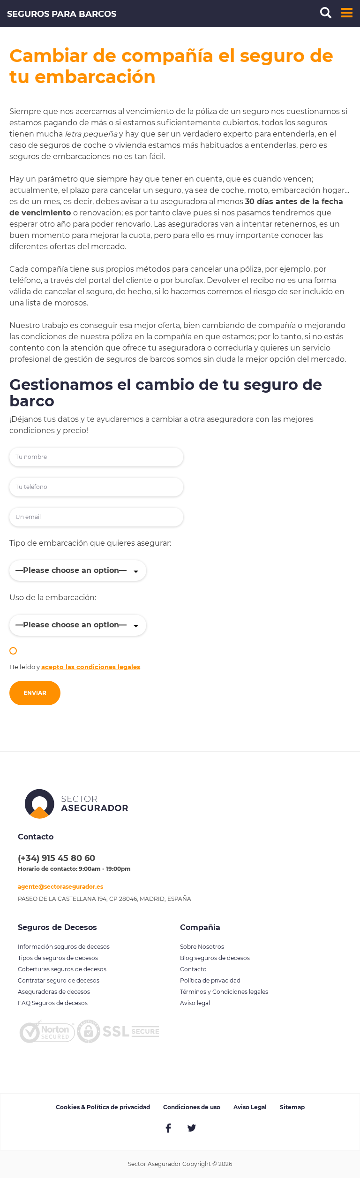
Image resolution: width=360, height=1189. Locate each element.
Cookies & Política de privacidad (103, 1107)
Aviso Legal (250, 1107)
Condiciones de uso (191, 1107)
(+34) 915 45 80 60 (56, 858)
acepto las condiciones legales (90, 667)
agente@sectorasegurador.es (60, 886)
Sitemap (292, 1107)
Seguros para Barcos (61, 14)
